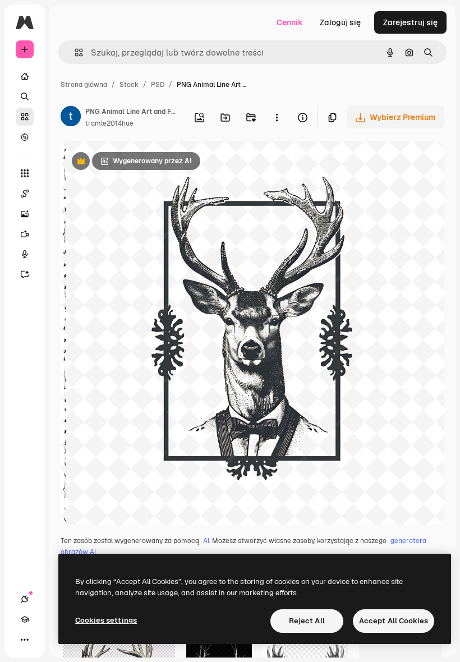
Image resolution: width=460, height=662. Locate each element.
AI (206, 540)
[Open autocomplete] (74, 52)
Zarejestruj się (410, 22)
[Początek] (25, 76)
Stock (129, 84)
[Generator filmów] (25, 234)
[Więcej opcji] (276, 117)
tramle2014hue (109, 123)
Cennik (290, 22)
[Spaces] (25, 194)
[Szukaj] (25, 96)
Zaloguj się (340, 22)
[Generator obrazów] (25, 214)
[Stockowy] (25, 117)
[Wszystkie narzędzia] (25, 173)
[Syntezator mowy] (25, 254)
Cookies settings (106, 620)
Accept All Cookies (393, 621)
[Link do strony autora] (71, 118)
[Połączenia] (25, 599)
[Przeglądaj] (25, 137)
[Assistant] (25, 274)
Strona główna (84, 84)
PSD (157, 84)
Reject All (307, 621)
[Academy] (25, 619)
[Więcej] (25, 640)
